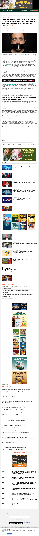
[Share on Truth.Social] (14, 28)
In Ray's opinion (5, 68)
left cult (33, 30)
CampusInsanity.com (16, 131)
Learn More (4, 533)
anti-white (11, 30)
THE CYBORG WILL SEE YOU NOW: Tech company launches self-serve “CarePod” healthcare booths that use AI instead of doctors (24, 191)
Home (3, 17)
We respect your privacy (19, 519)
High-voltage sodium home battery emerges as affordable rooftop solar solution (14, 437)
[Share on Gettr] (16, 28)
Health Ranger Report (6, 469)
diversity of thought (21, 30)
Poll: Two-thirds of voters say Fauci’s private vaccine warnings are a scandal (14, 447)
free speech (30, 30)
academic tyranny (7, 30)
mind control (33, 144)
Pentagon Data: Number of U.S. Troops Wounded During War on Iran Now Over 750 (15, 404)
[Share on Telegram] (9, 28)
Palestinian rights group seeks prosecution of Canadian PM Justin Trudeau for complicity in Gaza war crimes (24, 183)
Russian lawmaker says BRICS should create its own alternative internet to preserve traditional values (23, 207)
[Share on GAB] (12, 28)
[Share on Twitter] (7, 28)
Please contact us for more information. (7, 298)
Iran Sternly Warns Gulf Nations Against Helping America (11, 396)
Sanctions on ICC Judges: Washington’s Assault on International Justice (13, 391)
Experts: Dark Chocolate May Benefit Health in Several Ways (11, 439)
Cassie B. (18, 181)
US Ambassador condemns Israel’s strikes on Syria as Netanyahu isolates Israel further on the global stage (19, 394)
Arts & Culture (6, 17)
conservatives (15, 30)
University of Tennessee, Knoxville (18, 54)
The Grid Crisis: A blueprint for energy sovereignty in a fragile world (12, 444)
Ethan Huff (9, 25)
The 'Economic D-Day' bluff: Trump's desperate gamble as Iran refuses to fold (14, 425)
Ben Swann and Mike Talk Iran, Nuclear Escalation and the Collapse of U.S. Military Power (23, 478)
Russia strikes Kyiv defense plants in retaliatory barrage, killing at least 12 (13, 412)
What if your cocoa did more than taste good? (9, 442)
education (26, 30)
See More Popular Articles (19, 452)
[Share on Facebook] (5, 28)
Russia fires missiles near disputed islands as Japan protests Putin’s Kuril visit (14, 409)
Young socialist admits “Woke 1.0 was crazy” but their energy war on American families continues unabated (19, 430)
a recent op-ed (5, 64)
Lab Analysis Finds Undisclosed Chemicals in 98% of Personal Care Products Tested (15, 432)
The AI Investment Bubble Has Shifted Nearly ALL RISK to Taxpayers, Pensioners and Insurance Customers (23, 494)
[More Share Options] (18, 28)
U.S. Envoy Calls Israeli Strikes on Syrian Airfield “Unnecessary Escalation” (13, 414)
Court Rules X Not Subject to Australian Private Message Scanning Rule (13, 420)
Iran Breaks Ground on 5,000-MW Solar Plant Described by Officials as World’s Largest (15, 449)
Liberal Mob (14, 144)
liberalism (19, 144)
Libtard (24, 144)
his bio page (18, 60)
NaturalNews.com (5, 137)
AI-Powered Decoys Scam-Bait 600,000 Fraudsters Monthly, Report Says (13, 407)
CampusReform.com (5, 135)
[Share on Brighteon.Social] (3, 28)
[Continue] (28, 517)
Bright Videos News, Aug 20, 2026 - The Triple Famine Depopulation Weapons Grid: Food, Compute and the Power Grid (24, 499)
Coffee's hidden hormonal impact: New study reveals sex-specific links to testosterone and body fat (18, 422)
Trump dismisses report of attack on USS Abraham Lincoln (11, 427)
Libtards (28, 144)
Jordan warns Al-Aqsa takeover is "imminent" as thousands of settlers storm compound (16, 389)
